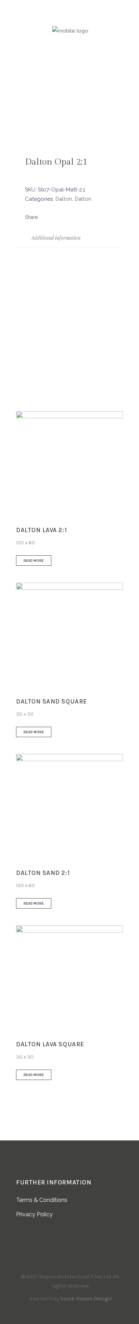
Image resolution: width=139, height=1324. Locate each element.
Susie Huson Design (86, 1298)
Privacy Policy (34, 1214)
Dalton (63, 199)
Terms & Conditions (41, 1200)
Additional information (55, 237)
